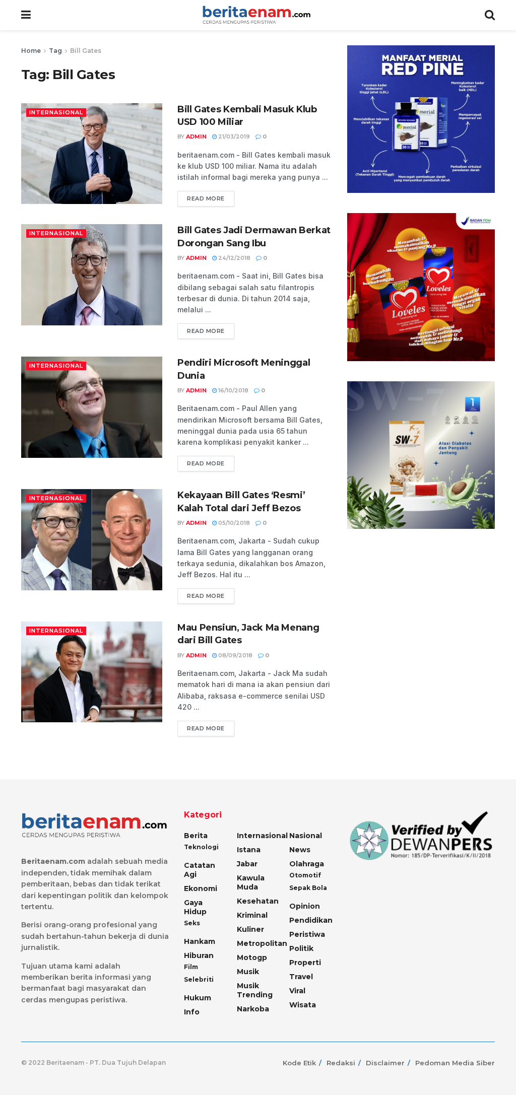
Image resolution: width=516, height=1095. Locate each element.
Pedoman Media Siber (455, 1063)
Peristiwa (307, 934)
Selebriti (199, 979)
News (299, 849)
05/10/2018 (233, 522)
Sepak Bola (308, 888)
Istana (249, 849)
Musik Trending (255, 990)
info (192, 1011)
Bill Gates (85, 50)
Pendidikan (311, 920)
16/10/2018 (232, 390)
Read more (206, 198)
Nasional (305, 835)
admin (196, 136)
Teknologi (201, 847)
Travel (301, 976)
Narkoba (253, 1008)
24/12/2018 (233, 257)
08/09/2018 (234, 655)
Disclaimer (385, 1063)
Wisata (302, 1004)
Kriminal (252, 915)
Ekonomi (200, 888)
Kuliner (250, 929)
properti (305, 962)
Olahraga (306, 863)
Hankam (199, 941)
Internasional (56, 112)
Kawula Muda (251, 882)
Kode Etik (299, 1063)
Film (191, 967)
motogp (252, 957)
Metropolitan (262, 943)
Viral (297, 990)
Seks (192, 923)
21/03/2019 (233, 136)
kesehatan (258, 901)
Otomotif (305, 875)
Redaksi (341, 1063)
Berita (196, 835)
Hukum (197, 997)
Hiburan (199, 955)
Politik (301, 948)
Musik (248, 971)
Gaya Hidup (195, 907)
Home (31, 50)
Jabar (247, 863)
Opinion (304, 906)
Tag (55, 50)
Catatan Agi (199, 870)
